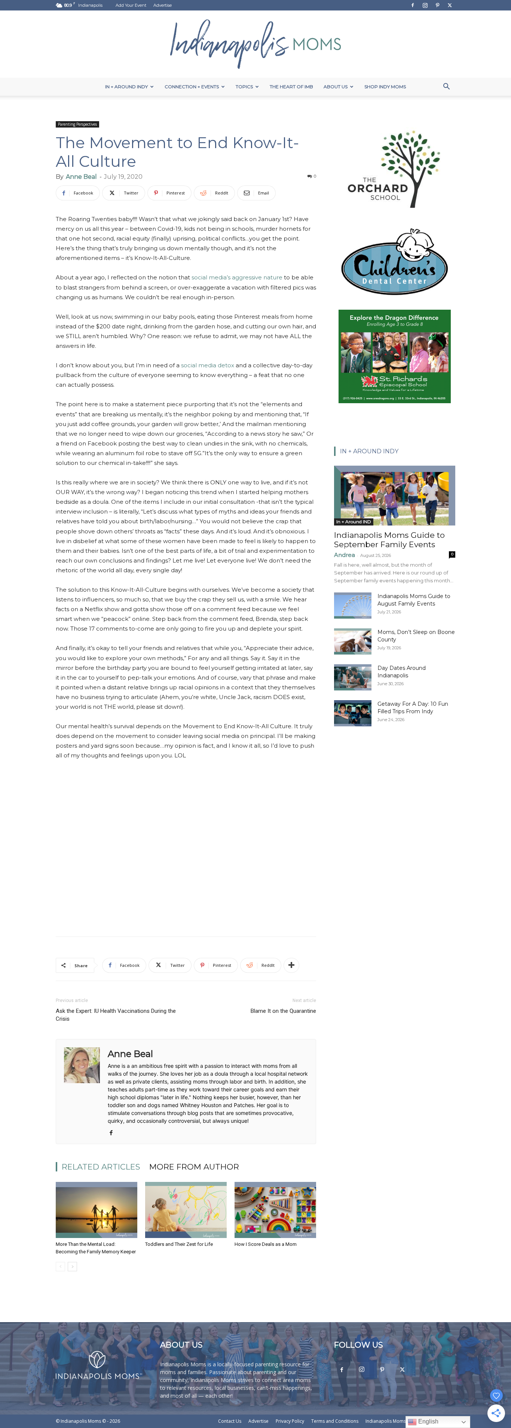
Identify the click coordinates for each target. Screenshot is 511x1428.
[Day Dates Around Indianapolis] (352, 677)
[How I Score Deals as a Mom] (275, 1210)
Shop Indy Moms (385, 86)
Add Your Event (131, 5)
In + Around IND (353, 521)
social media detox (207, 365)
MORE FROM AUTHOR (194, 1166)
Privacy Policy (290, 1421)
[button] (446, 87)
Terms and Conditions (334, 1421)
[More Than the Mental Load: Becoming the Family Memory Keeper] (96, 1210)
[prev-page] (60, 1266)
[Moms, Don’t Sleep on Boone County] (352, 641)
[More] (291, 965)
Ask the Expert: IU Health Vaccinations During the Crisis (116, 1015)
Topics (244, 86)
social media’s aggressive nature (237, 277)
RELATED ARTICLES (101, 1166)
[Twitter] (449, 5)
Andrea (344, 554)
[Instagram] (425, 5)
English (427, 1421)
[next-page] (72, 1266)
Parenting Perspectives (77, 124)
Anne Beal (81, 176)
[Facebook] (412, 5)
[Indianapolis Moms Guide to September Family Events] (394, 495)
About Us (336, 86)
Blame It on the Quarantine (283, 1011)
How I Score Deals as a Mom (266, 1244)
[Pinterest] (437, 5)
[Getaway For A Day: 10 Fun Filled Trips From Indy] (352, 713)
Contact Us (229, 1421)
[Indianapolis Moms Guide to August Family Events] (352, 605)
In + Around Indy (126, 86)
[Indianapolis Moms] (255, 44)
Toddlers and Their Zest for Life (179, 1244)
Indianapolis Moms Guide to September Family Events (389, 539)
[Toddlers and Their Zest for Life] (186, 1210)
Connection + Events (192, 86)
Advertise (162, 5)
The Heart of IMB (291, 86)
